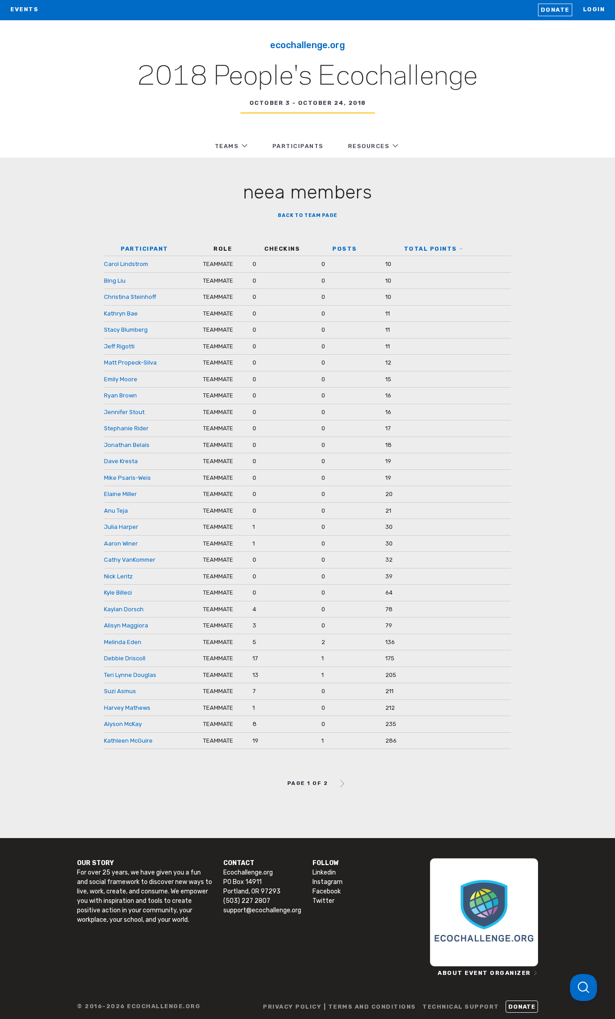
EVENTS (24, 9)
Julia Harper (121, 526)
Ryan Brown (120, 395)
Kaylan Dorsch (124, 609)
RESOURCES (369, 146)
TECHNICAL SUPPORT (460, 1006)
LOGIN (594, 9)
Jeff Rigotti (119, 346)
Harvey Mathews (127, 707)
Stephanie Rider (126, 428)
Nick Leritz (118, 576)
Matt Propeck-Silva (130, 362)
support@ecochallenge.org (262, 910)
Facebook (326, 891)
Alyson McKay (123, 724)
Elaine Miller (120, 494)
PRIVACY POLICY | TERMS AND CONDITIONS (339, 1006)
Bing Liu (115, 280)
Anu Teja (116, 510)
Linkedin (324, 872)
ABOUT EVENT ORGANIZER (484, 972)
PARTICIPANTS (298, 146)
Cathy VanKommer (129, 559)
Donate (555, 9)
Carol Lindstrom (126, 264)
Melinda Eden (122, 642)
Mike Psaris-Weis (127, 477)
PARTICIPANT (144, 248)
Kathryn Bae (121, 313)
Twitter (323, 901)
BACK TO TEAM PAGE (307, 215)
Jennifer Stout (124, 412)
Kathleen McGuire (128, 740)
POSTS (344, 248)
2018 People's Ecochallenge (307, 77)
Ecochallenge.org (307, 45)
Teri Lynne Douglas (130, 675)
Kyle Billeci (118, 592)
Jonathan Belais (126, 445)
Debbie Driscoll (124, 658)
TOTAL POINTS (430, 248)
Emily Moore (120, 379)
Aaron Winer (121, 543)
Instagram (327, 882)
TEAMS (227, 146)
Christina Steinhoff (130, 296)
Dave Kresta (121, 461)
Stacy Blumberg (126, 329)
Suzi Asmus (120, 691)
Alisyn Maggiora (126, 625)
